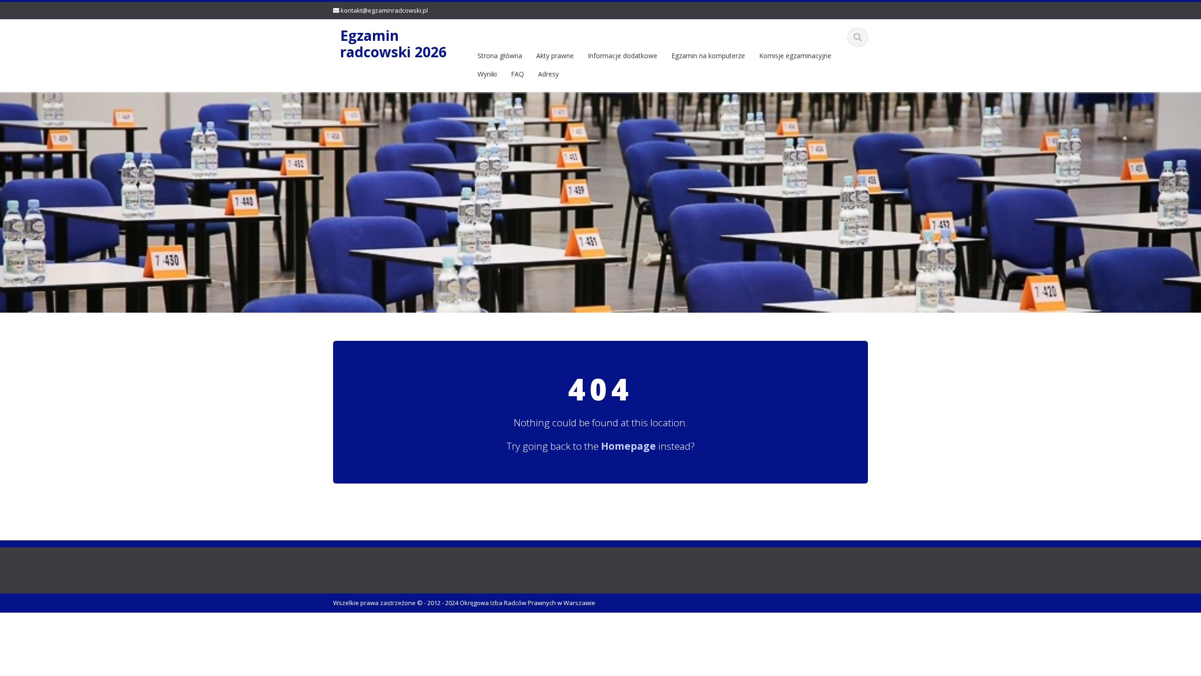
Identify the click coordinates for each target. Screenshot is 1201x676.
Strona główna (500, 55)
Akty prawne (555, 55)
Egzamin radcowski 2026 (393, 43)
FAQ (517, 73)
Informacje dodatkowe (622, 55)
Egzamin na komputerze (708, 55)
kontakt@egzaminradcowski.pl (384, 10)
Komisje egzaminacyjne (795, 55)
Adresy (548, 73)
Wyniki (487, 73)
